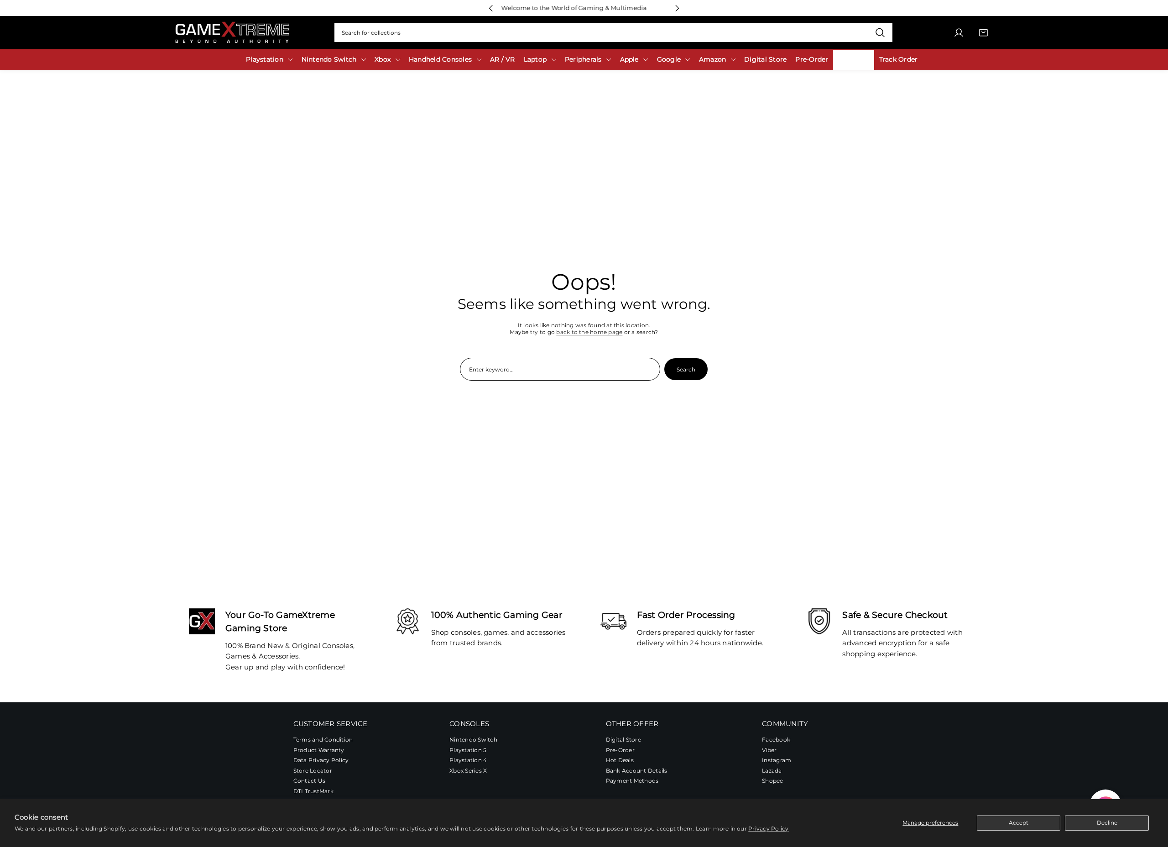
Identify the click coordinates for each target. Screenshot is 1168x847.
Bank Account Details (636, 770)
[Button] (490, 8)
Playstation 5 (467, 750)
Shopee (772, 781)
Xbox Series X (468, 770)
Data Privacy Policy (321, 760)
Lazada (772, 770)
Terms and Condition (323, 739)
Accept (1018, 822)
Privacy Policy (768, 828)
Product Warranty (318, 750)
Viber (769, 750)
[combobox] (613, 32)
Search (686, 369)
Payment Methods (632, 781)
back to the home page (589, 332)
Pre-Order (620, 750)
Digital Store (623, 739)
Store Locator (312, 770)
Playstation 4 (468, 760)
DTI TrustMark (313, 791)
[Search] (880, 33)
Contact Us (309, 781)
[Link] (232, 32)
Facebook (776, 739)
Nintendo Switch (473, 739)
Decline (1107, 822)
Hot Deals (620, 760)
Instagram (776, 760)
